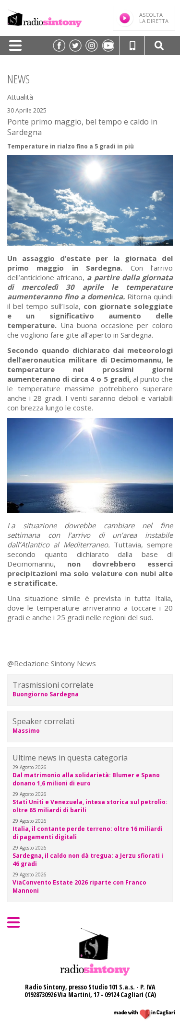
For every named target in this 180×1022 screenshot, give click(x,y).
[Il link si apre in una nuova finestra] (59, 45)
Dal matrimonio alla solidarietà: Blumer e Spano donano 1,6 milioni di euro (86, 779)
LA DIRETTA (153, 17)
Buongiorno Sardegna (45, 694)
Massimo (26, 731)
